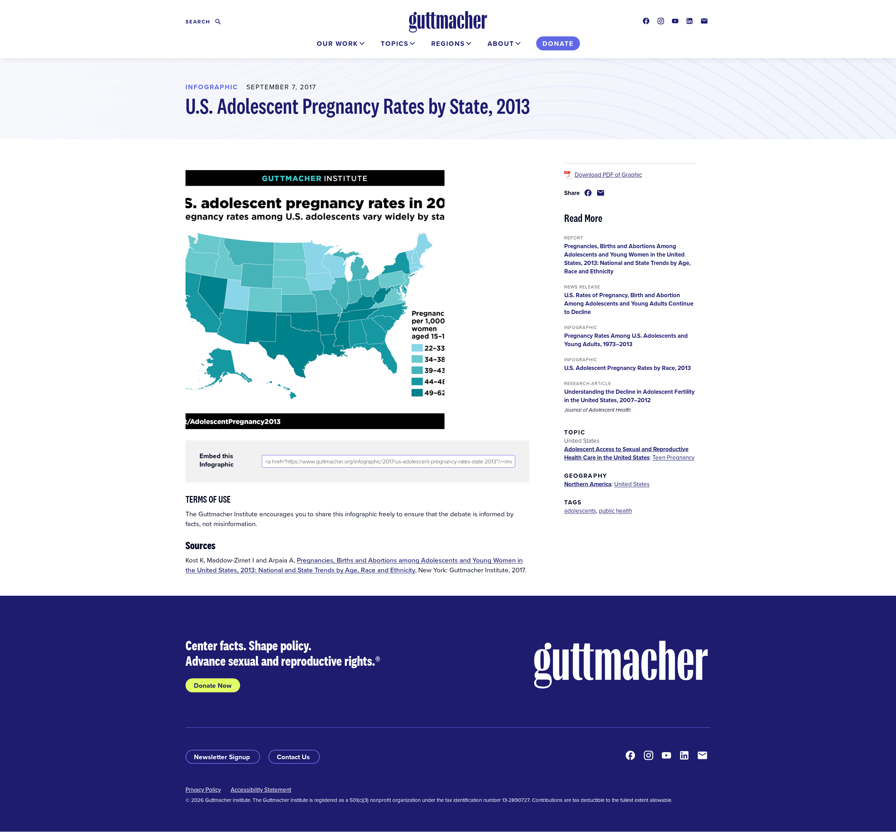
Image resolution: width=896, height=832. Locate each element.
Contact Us (294, 757)
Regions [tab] (448, 43)
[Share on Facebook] (588, 193)
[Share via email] (600, 193)
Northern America (587, 484)
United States (632, 484)
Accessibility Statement (261, 789)
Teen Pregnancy (673, 457)
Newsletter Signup (223, 757)
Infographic (212, 87)
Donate (558, 43)
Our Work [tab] (337, 43)
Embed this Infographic (216, 460)
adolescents (580, 510)
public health (615, 510)
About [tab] (501, 43)
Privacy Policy (203, 789)
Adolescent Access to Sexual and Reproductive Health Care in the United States (626, 453)
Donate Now (213, 685)
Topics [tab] (394, 43)
